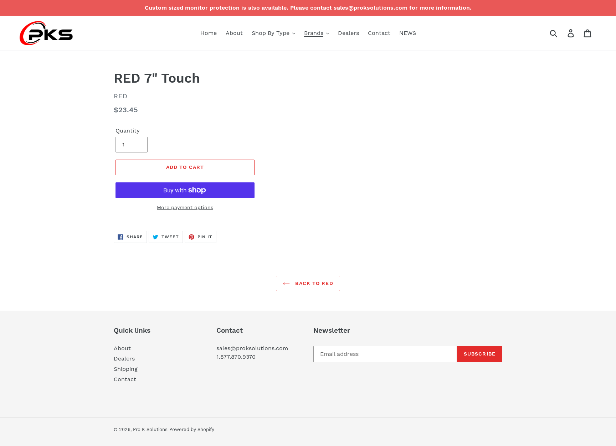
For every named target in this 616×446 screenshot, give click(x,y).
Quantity (127, 130)
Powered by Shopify (191, 429)
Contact (125, 379)
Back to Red (313, 283)
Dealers (124, 358)
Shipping (126, 368)
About (122, 348)
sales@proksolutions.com (252, 348)
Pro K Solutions (150, 429)
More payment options (185, 207)
